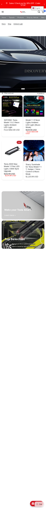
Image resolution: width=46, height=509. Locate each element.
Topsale (12, 17)
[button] (37, 8)
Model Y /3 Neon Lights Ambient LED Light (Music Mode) (33, 123)
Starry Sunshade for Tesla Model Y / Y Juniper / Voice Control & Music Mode (34, 169)
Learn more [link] (9, 215)
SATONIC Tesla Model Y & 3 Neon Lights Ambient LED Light (11, 123)
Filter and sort (9, 93)
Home (4, 17)
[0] (42, 11)
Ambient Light (18, 24)
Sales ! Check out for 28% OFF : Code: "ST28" (25, 4)
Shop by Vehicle (32, 17)
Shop (9, 24)
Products (20, 17)
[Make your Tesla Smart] (23, 205)
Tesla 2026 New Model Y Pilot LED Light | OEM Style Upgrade (11, 167)
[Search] (39, 11)
